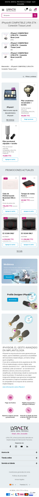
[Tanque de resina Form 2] (29, 184)
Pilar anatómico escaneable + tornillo (27, 103)
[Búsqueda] (35, 15)
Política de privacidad (19, 476)
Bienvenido (5, 66)
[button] (3, 10)
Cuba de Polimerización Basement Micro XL (9, 197)
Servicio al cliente (8, 463)
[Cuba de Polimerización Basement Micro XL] (10, 184)
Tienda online (7, 458)
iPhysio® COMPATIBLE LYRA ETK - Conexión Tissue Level (19, 45)
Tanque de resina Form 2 (28, 195)
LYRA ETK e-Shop (22, 490)
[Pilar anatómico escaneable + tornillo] (29, 91)
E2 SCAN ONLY (8, 233)
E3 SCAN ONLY (27, 233)
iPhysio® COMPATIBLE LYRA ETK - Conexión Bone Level (19, 35)
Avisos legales (19, 479)
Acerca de (5, 452)
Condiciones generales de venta (19, 472)
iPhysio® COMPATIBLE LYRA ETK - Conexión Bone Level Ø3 (19, 55)
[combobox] (17, 15)
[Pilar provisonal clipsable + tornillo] (10, 132)
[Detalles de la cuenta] (25, 10)
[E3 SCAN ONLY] (29, 224)
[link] (6, 37)
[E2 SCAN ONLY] (10, 224)
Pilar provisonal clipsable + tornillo (10, 142)
